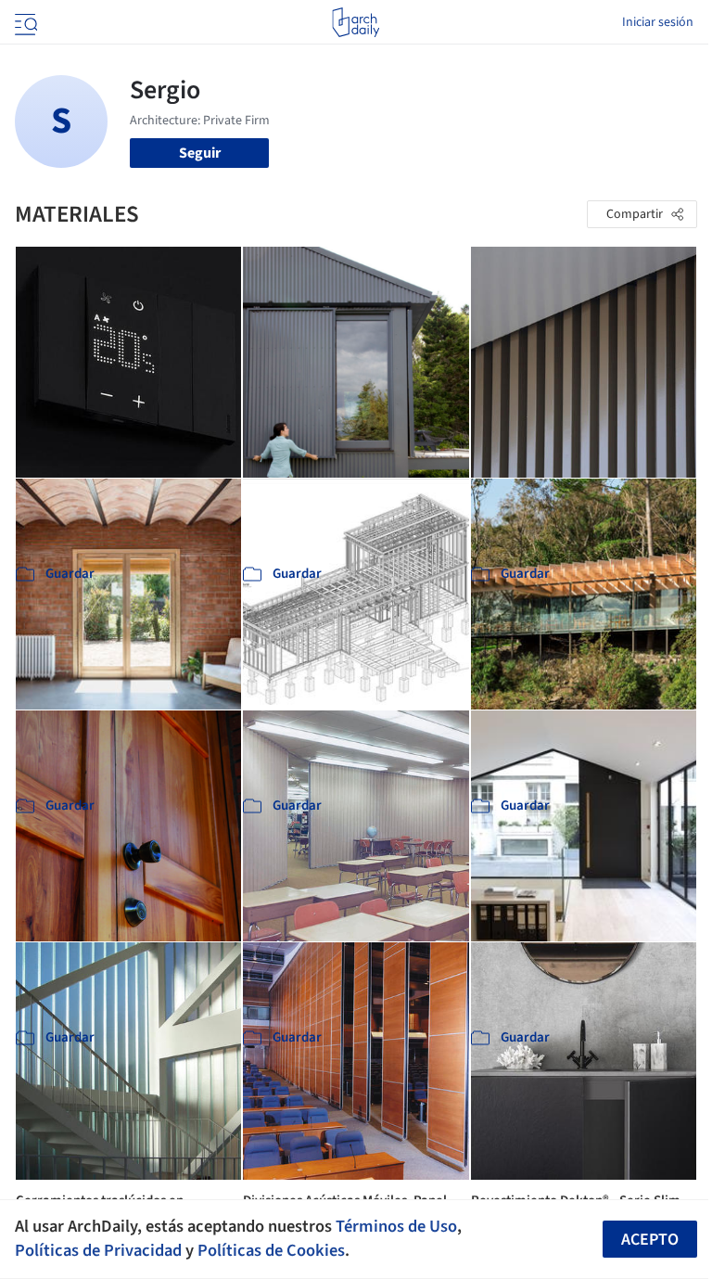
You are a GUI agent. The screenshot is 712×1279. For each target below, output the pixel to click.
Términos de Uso (396, 1226)
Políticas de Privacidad (98, 1250)
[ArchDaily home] (355, 22)
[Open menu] (24, 22)
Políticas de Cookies (271, 1250)
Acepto (650, 1239)
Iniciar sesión (657, 22)
